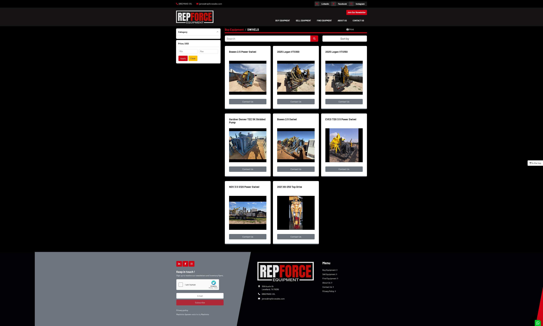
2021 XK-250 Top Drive (289, 186)
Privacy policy (182, 310)
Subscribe (200, 302)
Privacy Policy (328, 291)
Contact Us (358, 20)
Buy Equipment (282, 20)
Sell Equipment (303, 20)
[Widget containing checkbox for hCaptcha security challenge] (197, 284)
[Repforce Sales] (285, 271)
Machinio (205, 314)
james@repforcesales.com (210, 4)
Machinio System (183, 314)
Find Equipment (324, 20)
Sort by (344, 38)
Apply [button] (183, 58)
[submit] (314, 38)
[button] (282, 20)
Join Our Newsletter (357, 12)
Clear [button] (193, 58)
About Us (342, 20)
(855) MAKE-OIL (185, 4)
